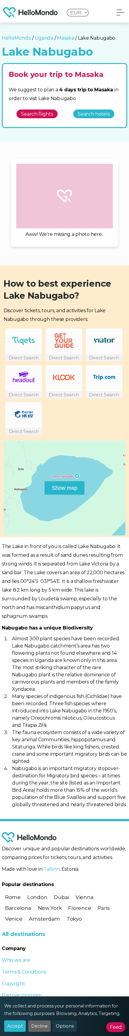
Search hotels (94, 114)
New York (50, 908)
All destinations (23, 934)
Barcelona (18, 908)
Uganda (44, 38)
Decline (39, 1026)
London (37, 897)
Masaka (65, 38)
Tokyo (74, 919)
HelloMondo (16, 38)
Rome (13, 897)
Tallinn (51, 869)
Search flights (37, 114)
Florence (79, 908)
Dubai (61, 897)
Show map (64, 488)
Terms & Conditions (24, 972)
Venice (13, 919)
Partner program (22, 995)
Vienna (84, 897)
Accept (15, 1026)
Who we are (16, 960)
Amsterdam (44, 919)
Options (65, 1026)
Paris (104, 908)
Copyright (13, 983)
